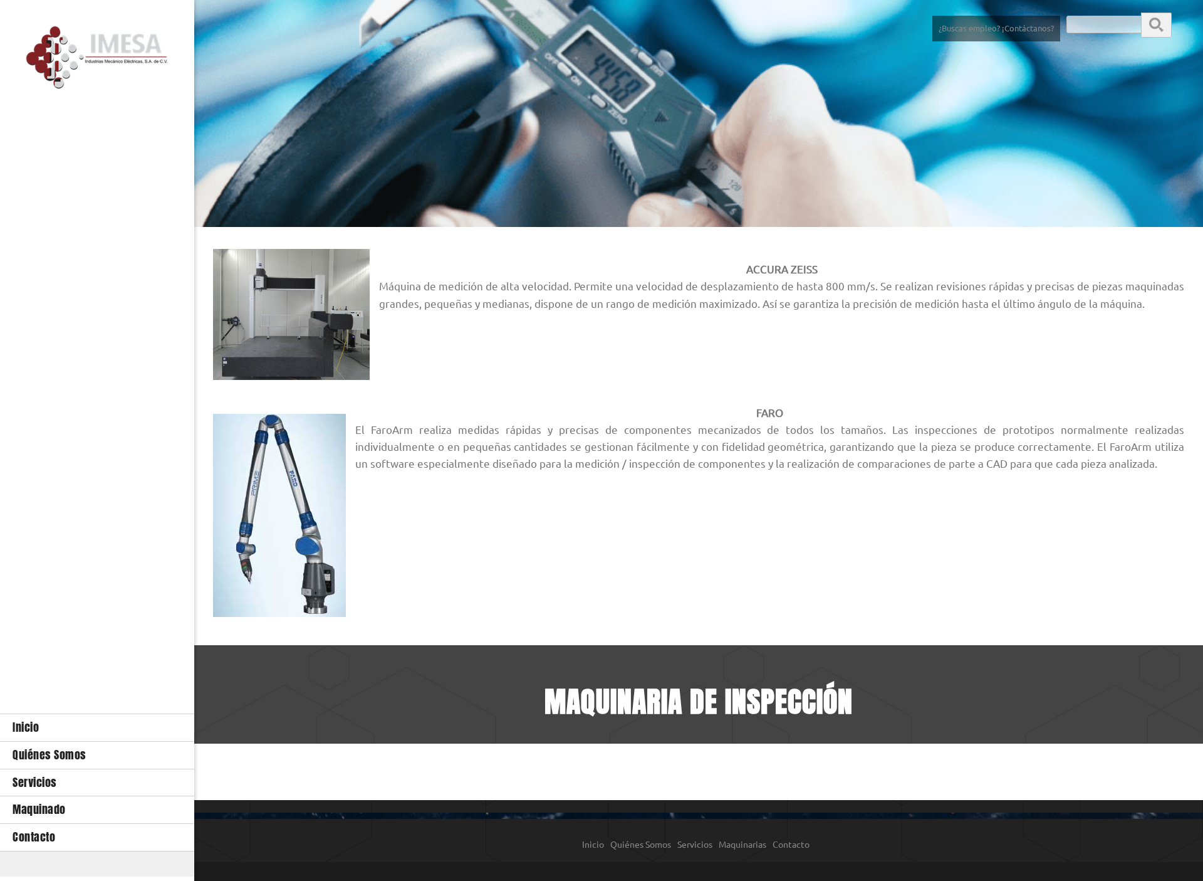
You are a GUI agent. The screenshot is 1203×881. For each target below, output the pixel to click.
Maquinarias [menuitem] (742, 845)
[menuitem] (97, 727)
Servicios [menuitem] (694, 845)
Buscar (1156, 24)
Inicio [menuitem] (593, 845)
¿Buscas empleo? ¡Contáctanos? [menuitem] (996, 28)
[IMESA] (97, 60)
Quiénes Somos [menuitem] (640, 845)
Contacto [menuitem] (791, 845)
